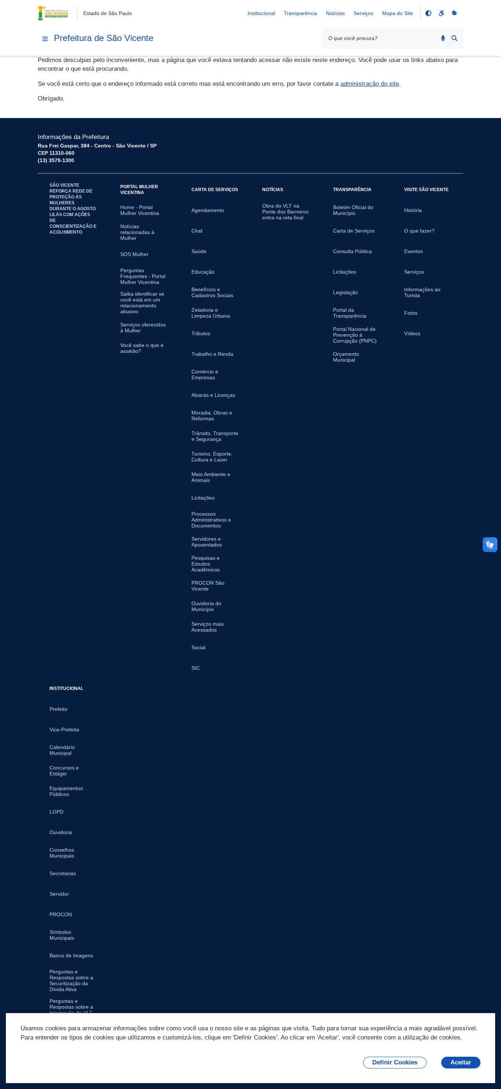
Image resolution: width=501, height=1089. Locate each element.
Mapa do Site (397, 13)
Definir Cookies (394, 1062)
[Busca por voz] (443, 38)
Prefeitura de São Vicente (103, 38)
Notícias (335, 13)
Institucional (261, 13)
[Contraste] (428, 13)
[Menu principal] (45, 39)
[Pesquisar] (454, 38)
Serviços (363, 13)
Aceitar (460, 1062)
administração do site (369, 83)
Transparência (300, 13)
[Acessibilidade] (441, 13)
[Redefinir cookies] (454, 13)
